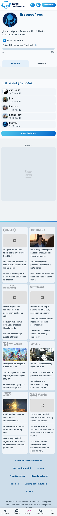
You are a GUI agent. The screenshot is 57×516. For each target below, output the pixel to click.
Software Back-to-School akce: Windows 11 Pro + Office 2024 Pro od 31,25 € (42, 431)
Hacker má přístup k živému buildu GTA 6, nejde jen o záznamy (40, 309)
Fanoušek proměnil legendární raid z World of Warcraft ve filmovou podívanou (14, 443)
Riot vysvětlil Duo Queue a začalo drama (14, 365)
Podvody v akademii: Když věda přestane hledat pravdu (12, 325)
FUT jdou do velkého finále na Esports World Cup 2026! (13, 253)
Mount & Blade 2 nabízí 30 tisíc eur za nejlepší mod (13, 429)
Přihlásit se (49, 5)
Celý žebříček (28, 133)
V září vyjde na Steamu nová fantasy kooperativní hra (13, 417)
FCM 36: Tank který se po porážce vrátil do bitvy (41, 374)
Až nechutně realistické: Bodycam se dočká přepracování (41, 322)
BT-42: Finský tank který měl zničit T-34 (41, 365)
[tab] (15, 63)
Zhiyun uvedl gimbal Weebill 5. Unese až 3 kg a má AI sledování (41, 417)
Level (9, 40)
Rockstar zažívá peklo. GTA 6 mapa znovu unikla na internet (14, 276)
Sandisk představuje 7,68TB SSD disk (12, 335)
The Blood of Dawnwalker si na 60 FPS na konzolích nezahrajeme (15, 265)
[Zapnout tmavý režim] (38, 5)
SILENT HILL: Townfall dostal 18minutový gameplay (40, 333)
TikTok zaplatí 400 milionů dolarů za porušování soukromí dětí (13, 311)
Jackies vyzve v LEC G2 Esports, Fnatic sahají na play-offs (14, 375)
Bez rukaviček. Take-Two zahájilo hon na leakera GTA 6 (42, 276)
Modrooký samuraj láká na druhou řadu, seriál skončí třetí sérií (41, 253)
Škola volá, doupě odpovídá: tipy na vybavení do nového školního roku (39, 446)
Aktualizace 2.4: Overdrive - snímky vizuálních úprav (39, 384)
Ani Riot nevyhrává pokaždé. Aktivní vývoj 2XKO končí (40, 265)
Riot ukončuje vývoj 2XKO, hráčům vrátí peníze (15, 386)
